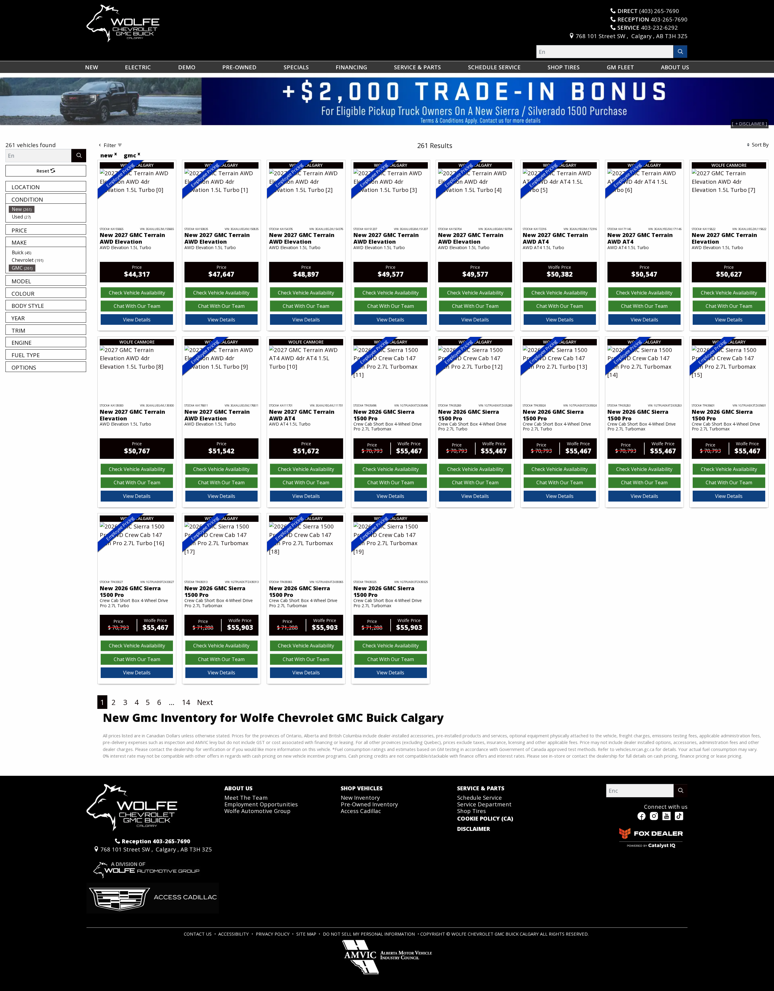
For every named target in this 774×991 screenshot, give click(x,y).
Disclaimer (473, 829)
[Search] (680, 51)
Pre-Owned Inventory (369, 804)
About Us (238, 788)
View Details (137, 319)
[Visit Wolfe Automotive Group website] (145, 867)
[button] (91, 67)
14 (186, 702)
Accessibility (234, 934)
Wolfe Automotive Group (257, 811)
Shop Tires (471, 811)
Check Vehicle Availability (137, 292)
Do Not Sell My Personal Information (369, 934)
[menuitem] (47, 209)
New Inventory (360, 797)
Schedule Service (479, 797)
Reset (43, 171)
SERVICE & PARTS (480, 788)
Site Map (306, 934)
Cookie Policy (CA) (485, 818)
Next (205, 702)
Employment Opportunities (261, 804)
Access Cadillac (361, 811)
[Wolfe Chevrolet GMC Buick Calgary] (122, 22)
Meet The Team (246, 797)
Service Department (484, 804)
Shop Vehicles (361, 788)
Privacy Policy (273, 934)
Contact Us (198, 934)
